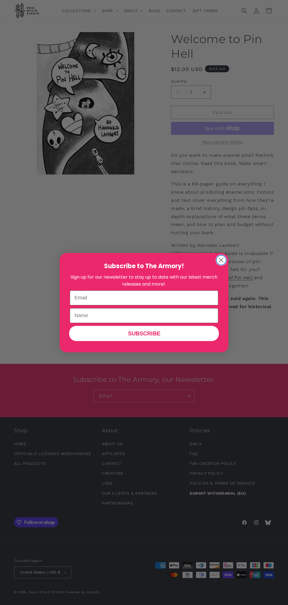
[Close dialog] (221, 260)
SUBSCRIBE (144, 333)
